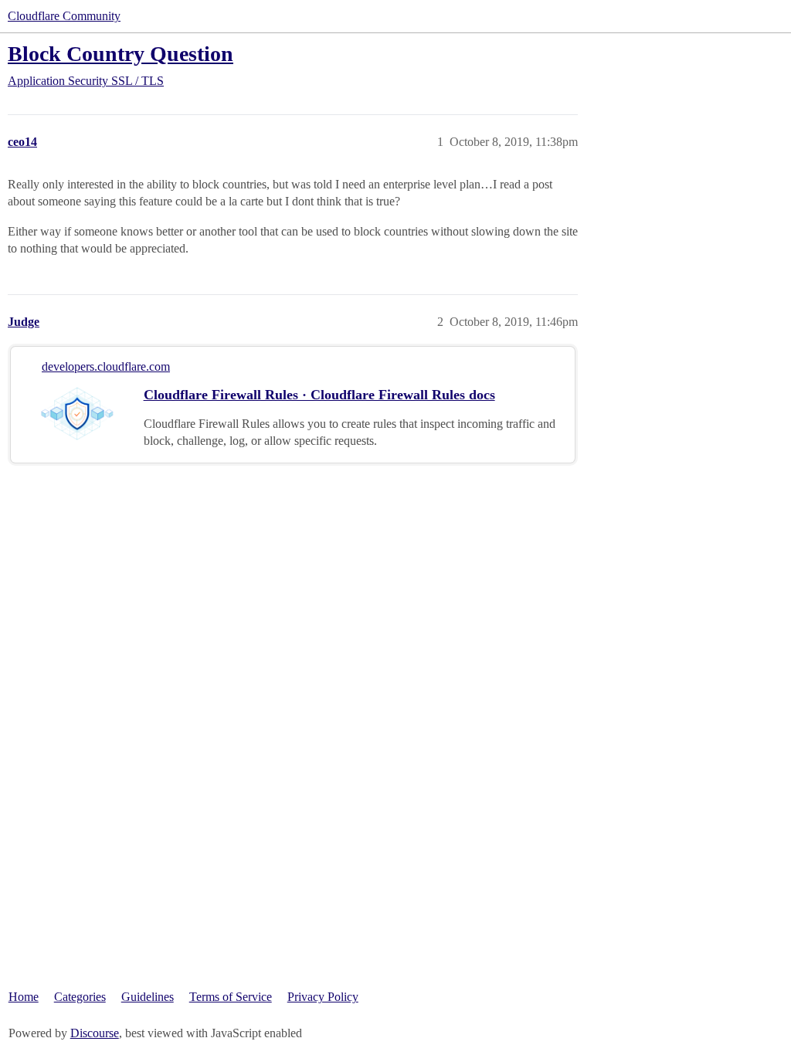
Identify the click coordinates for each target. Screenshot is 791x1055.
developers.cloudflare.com (106, 366)
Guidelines (147, 996)
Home (23, 996)
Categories (80, 996)
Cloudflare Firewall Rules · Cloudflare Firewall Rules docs (319, 394)
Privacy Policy (322, 996)
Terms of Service (230, 996)
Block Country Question (120, 54)
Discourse (94, 1033)
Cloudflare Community (64, 15)
